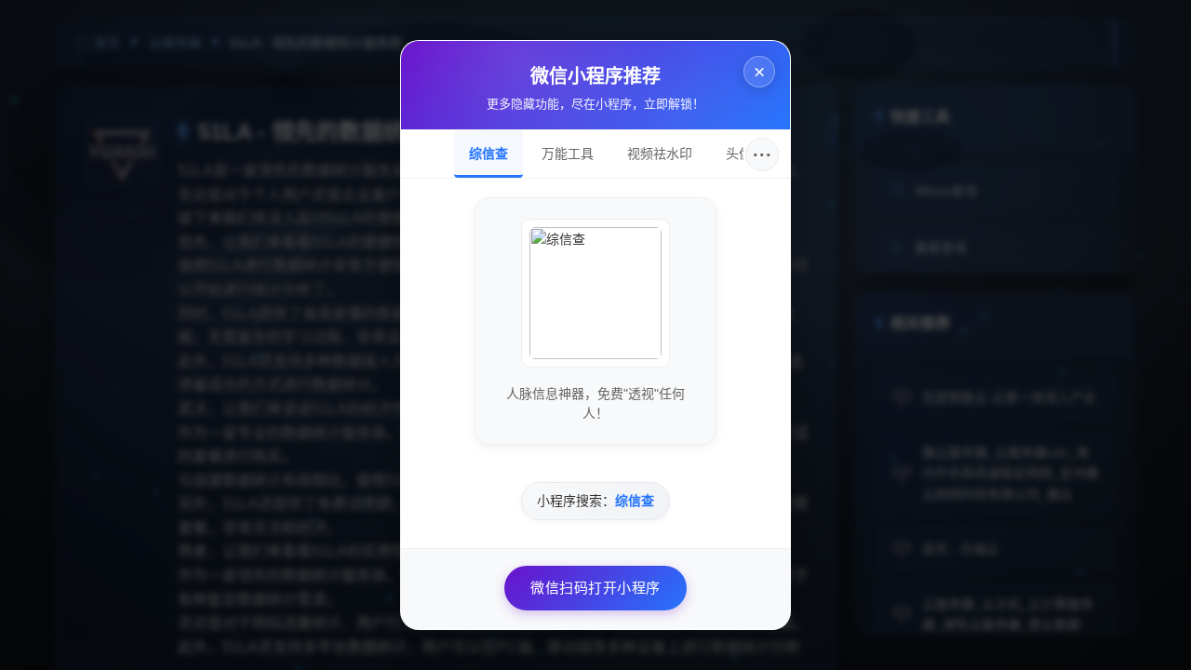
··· (762, 154)
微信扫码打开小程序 (595, 588)
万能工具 (568, 153)
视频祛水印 (659, 153)
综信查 (488, 153)
